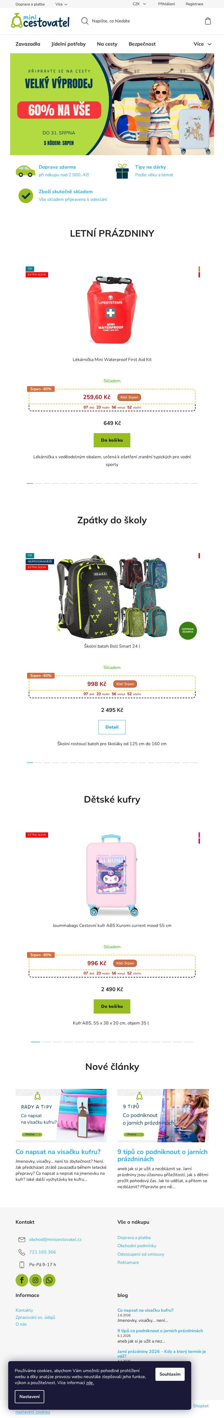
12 (131, 483)
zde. (90, 1383)
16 (166, 483)
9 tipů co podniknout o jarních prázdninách (158, 1331)
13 (140, 483)
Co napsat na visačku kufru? (144, 1310)
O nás (19, 1324)
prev (17, 373)
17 (175, 483)
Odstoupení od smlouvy (139, 1254)
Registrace (192, 4)
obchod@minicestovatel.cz (53, 1240)
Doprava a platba (27, 4)
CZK (135, 4)
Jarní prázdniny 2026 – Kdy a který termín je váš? (160, 1354)
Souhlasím (170, 1374)
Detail (110, 727)
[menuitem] (25, 44)
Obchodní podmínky (135, 1246)
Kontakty (22, 1310)
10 (114, 483)
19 (192, 483)
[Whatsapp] (47, 1280)
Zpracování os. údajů (33, 1317)
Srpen (127, 397)
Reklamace (126, 1263)
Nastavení (29, 1397)
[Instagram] (33, 1280)
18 (183, 483)
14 (149, 483)
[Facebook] (19, 1280)
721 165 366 (40, 1252)
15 (157, 483)
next (202, 373)
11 (123, 483)
